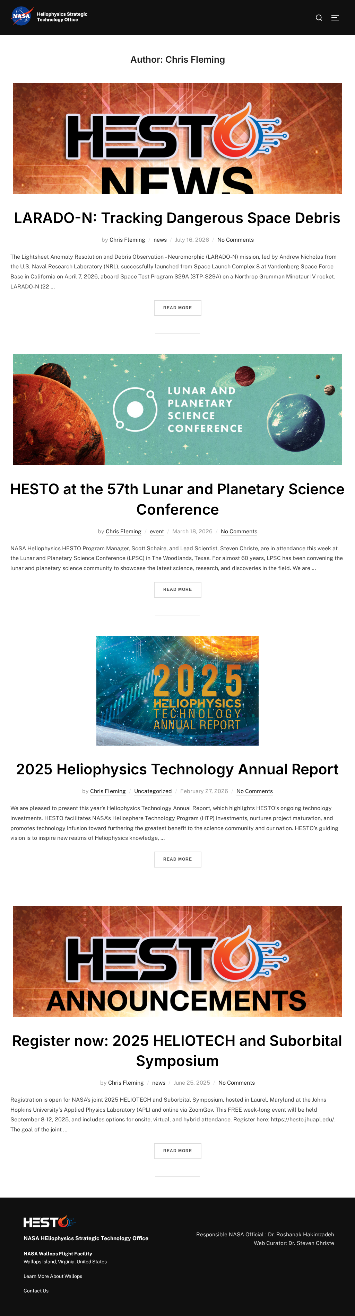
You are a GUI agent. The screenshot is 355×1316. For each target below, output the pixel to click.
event (157, 531)
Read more (182, 307)
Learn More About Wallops (53, 1276)
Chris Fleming (127, 240)
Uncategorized (153, 791)
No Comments (235, 240)
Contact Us (36, 1290)
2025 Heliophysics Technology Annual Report (177, 769)
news (160, 240)
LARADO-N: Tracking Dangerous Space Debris (177, 217)
